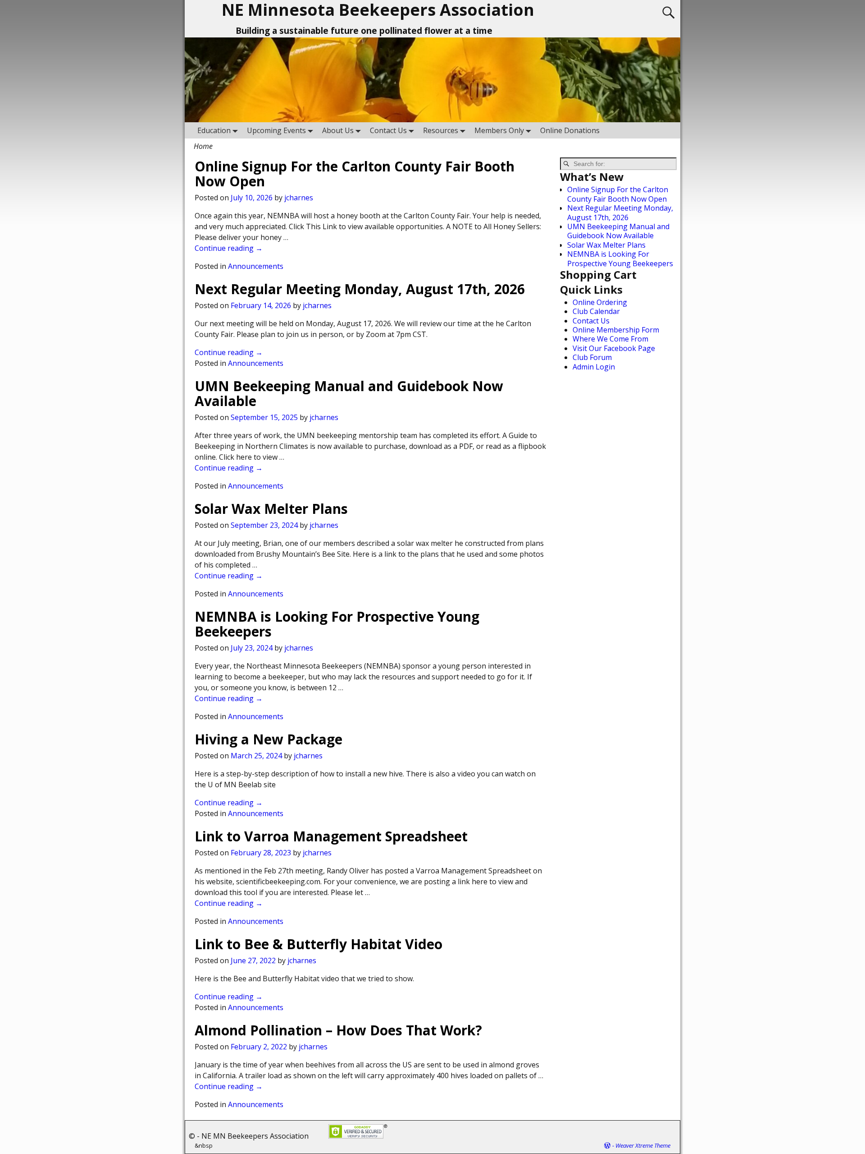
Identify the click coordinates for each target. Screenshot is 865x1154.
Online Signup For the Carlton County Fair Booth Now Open (354, 173)
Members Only (499, 130)
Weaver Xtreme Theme (642, 1145)
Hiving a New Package (268, 739)
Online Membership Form (616, 330)
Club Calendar (596, 311)
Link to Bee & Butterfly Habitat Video (318, 944)
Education (214, 130)
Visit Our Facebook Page (614, 348)
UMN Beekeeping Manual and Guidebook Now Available (349, 393)
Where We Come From (610, 339)
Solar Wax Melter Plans (271, 508)
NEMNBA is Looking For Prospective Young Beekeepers (337, 624)
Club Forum (592, 357)
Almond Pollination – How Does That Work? (338, 1030)
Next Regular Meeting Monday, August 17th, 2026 (360, 289)
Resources (440, 130)
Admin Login (594, 367)
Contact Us (388, 130)
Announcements (255, 266)
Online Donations (570, 130)
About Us (338, 130)
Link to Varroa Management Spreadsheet (331, 836)
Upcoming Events (276, 130)
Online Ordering (600, 302)
